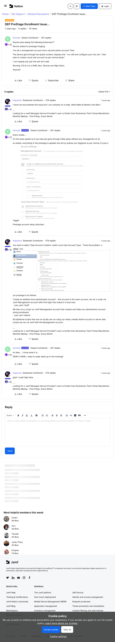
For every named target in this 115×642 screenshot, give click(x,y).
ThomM (15, 534)
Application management (45, 606)
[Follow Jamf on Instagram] (24, 577)
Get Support (18, 14)
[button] (5, 6)
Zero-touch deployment (45, 597)
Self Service (77, 592)
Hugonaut (17, 100)
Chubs (14, 517)
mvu (13, 526)
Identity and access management (87, 597)
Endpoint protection (81, 601)
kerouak (16, 37)
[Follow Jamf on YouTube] (18, 578)
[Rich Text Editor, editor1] (57, 432)
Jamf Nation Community (17, 601)
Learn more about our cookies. (61, 623)
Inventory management (45, 610)
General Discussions (38, 14)
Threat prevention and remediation (88, 606)
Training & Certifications (17, 597)
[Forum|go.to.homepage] (16, 6)
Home (5, 14)
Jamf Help (11, 592)
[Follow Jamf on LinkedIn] (13, 577)
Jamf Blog (10, 606)
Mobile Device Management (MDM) (50, 601)
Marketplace (12, 610)
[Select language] (77, 6)
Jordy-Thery (17, 542)
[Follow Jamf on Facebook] (29, 577)
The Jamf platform (42, 592)
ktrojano (15, 550)
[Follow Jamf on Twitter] (7, 578)
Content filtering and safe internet (87, 610)
